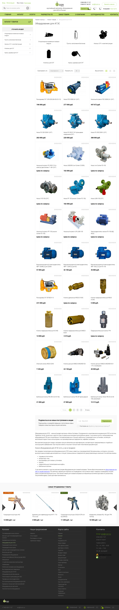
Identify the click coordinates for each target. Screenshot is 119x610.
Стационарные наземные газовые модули (14, 34)
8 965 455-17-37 (86, 2)
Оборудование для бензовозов (10, 574)
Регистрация (10, 3)
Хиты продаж (33, 536)
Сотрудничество (97, 14)
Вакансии (60, 574)
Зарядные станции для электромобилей (13, 584)
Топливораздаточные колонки (10, 533)
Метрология (5, 559)
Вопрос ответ (61, 555)
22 (30, 48)
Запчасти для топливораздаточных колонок (12, 536)
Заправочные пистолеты (9, 540)
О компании (80, 14)
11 (30, 52)
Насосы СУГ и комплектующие (13, 44)
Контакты (114, 14)
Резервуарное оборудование (10, 554)
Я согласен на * (95, 426)
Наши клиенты (62, 588)
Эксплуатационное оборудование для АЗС (13, 581)
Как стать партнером (64, 582)
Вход (3, 3)
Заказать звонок (109, 4)
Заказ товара (64, 14)
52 (30, 44)
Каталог (20, 14)
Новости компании (63, 572)
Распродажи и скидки (36, 538)
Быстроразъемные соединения (11, 569)
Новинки (32, 533)
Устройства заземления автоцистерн (12, 562)
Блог (59, 570)
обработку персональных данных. (98, 426)
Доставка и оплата (63, 548)
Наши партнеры (62, 562)
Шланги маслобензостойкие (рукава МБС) (14, 557)
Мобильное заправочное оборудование (13, 567)
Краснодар (27, 3)
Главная (8, 14)
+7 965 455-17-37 (7, 607)
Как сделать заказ (63, 545)
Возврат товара (62, 553)
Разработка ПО (47, 14)
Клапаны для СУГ (9, 48)
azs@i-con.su (96, 4)
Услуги (32, 14)
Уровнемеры (5, 564)
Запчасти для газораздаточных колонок (13, 550)
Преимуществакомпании (62, 585)
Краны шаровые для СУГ (11, 52)
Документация (62, 557)
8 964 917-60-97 (86, 4)
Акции (59, 577)
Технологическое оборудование (11, 588)
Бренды (60, 565)
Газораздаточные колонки (9, 545)
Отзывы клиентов (63, 560)
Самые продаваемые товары (59, 487)
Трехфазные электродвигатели (10, 579)
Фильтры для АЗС (7, 552)
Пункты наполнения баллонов (13, 40)
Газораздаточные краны (9, 547)
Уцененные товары (35, 540)
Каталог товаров (11, 22)
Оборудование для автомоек (10, 586)
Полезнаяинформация (61, 592)
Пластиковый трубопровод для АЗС (12, 576)
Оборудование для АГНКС (9, 571)
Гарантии (60, 550)
